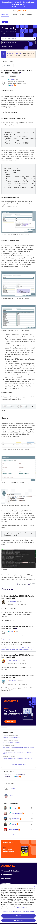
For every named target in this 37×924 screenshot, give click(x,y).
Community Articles (8, 61)
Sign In (5, 22)
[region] (18, 903)
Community (5, 14)
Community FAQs (8, 874)
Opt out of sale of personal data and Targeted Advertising (18, 911)
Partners (21, 14)
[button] (18, 222)
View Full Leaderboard (18, 834)
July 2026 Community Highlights (11, 737)
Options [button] (7, 65)
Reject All (18, 915)
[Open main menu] (35, 22)
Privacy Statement (22, 907)
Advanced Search (6, 46)
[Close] (35, 886)
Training (14, 14)
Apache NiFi (13, 76)
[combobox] (18, 42)
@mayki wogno (7, 639)
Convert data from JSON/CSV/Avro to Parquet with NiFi (17, 71)
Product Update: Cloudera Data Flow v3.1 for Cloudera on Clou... (17, 759)
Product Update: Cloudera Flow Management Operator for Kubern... (18, 752)
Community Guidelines (10, 871)
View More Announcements (19, 764)
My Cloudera (6, 879)
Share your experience (15, 53)
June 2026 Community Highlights (11, 742)
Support (29, 14)
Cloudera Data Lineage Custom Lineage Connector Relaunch (18, 747)
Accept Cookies (18, 920)
